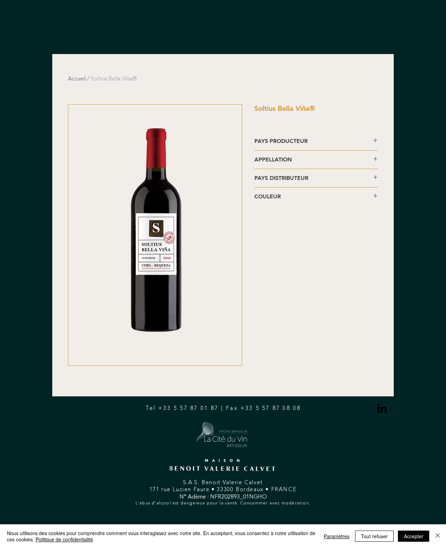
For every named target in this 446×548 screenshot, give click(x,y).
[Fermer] (437, 536)
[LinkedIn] (382, 408)
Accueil (77, 79)
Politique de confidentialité (64, 539)
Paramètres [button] (336, 536)
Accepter (413, 536)
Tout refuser (374, 536)
